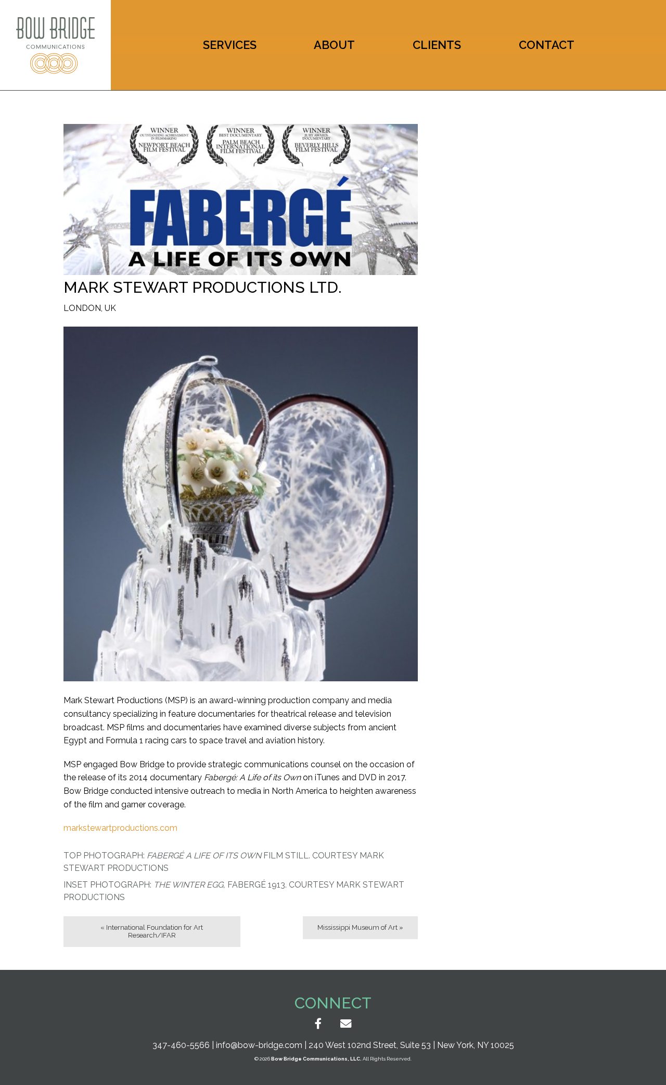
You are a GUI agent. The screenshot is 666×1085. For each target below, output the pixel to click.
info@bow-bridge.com (259, 1045)
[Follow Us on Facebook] (318, 1024)
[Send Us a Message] (346, 1024)
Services (230, 45)
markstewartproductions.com (120, 828)
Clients (437, 45)
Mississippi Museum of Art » (360, 927)
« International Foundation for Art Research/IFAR (151, 931)
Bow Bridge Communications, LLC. (316, 1059)
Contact (546, 45)
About (334, 45)
